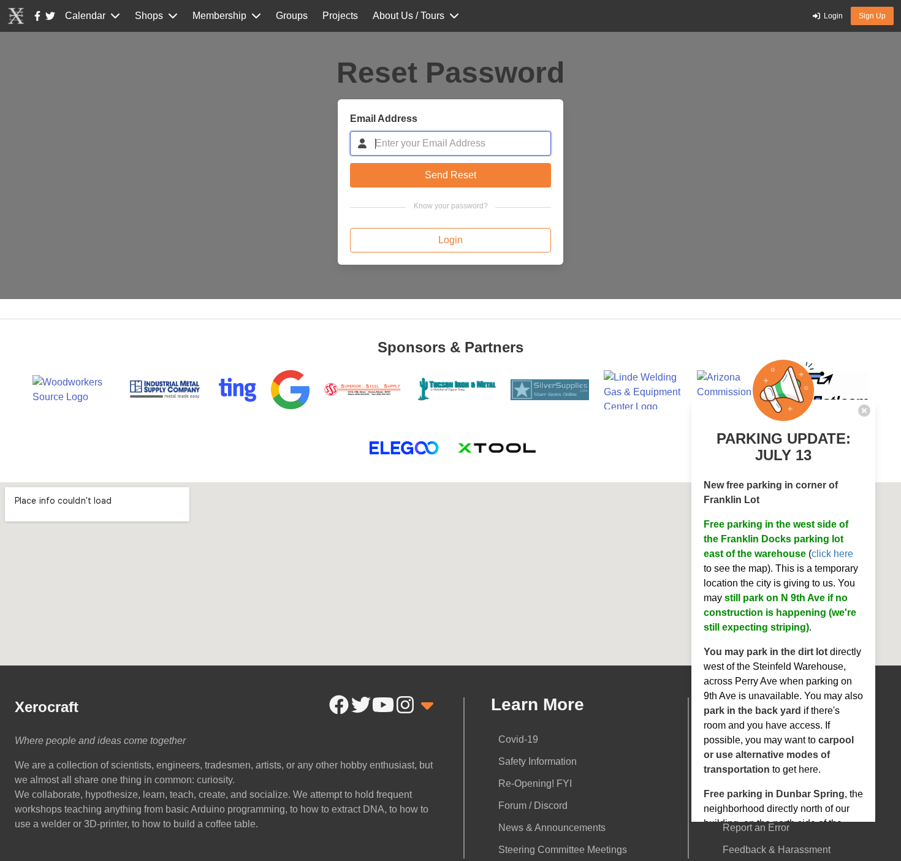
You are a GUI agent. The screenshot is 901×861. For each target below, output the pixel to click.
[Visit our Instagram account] (405, 705)
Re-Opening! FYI (535, 783)
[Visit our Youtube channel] (383, 705)
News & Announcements (552, 827)
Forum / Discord (533, 805)
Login (450, 240)
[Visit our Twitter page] (50, 16)
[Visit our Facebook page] (37, 16)
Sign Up (872, 16)
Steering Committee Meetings (562, 849)
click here (832, 553)
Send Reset (450, 175)
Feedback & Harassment (777, 849)
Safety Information (537, 761)
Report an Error (756, 827)
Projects (340, 15)
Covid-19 (518, 739)
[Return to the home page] (16, 16)
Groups (292, 15)
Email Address (383, 118)
